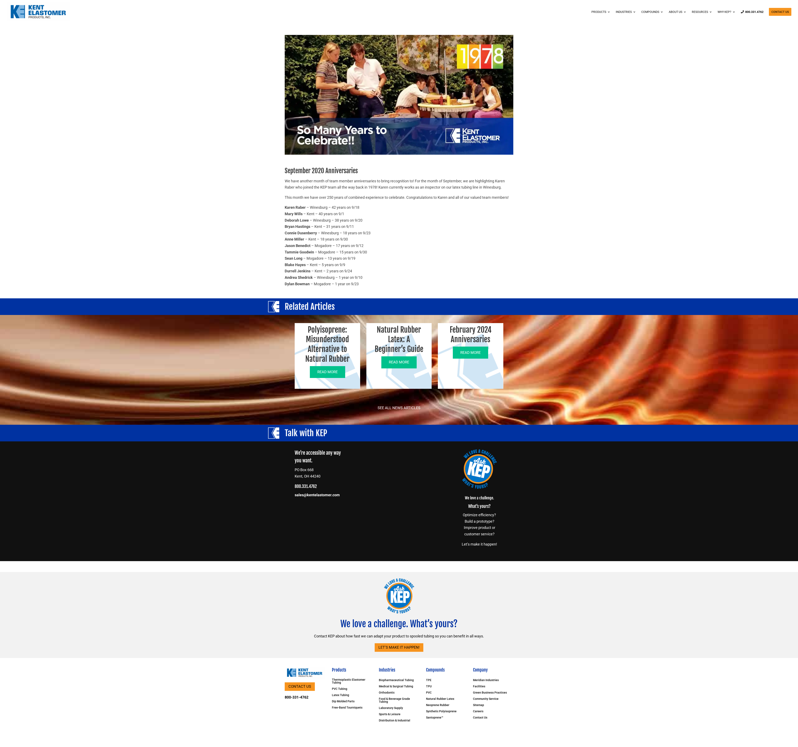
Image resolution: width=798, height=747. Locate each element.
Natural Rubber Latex (440, 698)
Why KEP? (724, 12)
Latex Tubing (340, 695)
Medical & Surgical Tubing (396, 686)
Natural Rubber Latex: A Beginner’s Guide (399, 339)
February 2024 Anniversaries (470, 334)
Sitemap (478, 705)
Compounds (650, 12)
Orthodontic (387, 692)
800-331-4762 (296, 697)
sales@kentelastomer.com (317, 495)
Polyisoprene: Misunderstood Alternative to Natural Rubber (327, 344)
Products (598, 12)
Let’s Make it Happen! (399, 647)
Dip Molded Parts (343, 701)
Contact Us (780, 12)
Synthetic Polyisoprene (441, 711)
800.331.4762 (754, 12)
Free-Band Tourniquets (347, 707)
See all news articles (399, 408)
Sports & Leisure (389, 714)
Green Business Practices (490, 692)
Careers (478, 711)
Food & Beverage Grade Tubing (394, 700)
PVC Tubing (339, 688)
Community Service (486, 698)
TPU (429, 686)
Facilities (479, 686)
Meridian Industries (486, 680)
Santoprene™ (434, 717)
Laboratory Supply (391, 708)
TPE (428, 680)
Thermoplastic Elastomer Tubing (348, 681)
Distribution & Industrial (394, 720)
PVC (429, 692)
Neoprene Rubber (437, 705)
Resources (700, 12)
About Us (675, 12)
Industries (624, 12)
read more (327, 372)
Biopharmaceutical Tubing (396, 680)
